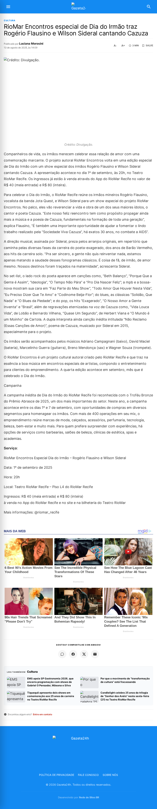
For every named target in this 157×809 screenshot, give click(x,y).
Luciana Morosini (31, 43)
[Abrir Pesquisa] (148, 6)
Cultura (10, 21)
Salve (149, 45)
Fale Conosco (88, 774)
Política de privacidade (56, 774)
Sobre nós (110, 774)
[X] (84, 654)
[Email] (95, 654)
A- (115, 45)
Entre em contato (42, 714)
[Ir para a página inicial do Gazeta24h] (78, 6)
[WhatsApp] (62, 654)
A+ (123, 45)
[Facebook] (73, 654)
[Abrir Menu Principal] (8, 6)
